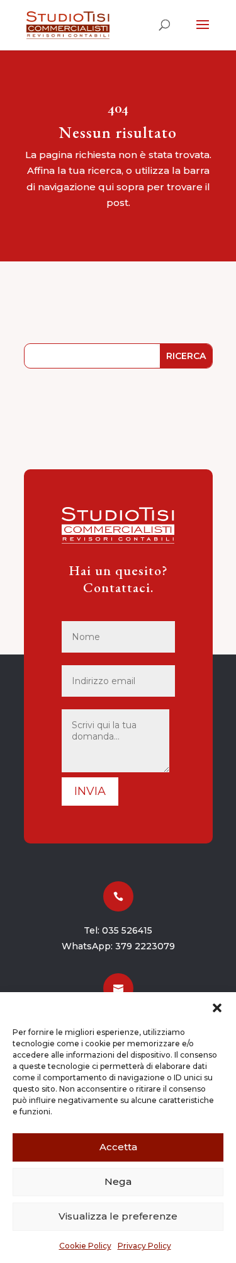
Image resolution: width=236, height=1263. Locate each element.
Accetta (118, 1147)
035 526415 (127, 930)
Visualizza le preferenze (118, 1216)
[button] (217, 1008)
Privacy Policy (144, 1245)
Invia (90, 791)
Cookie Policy (85, 1245)
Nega (118, 1181)
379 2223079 (145, 946)
